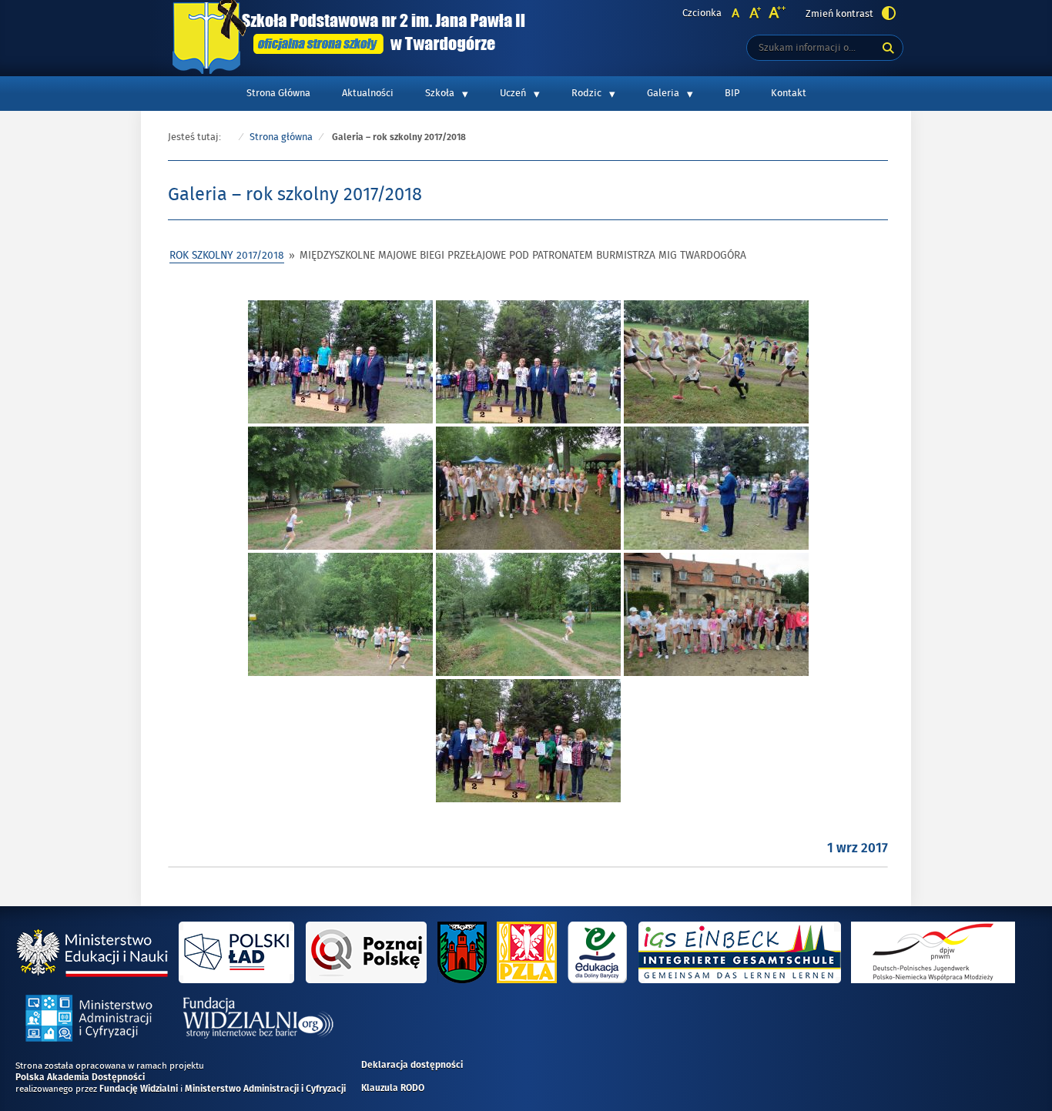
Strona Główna (278, 93)
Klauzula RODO (392, 1088)
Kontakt (788, 93)
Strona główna (281, 137)
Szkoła (439, 93)
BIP (732, 93)
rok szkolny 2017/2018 (226, 255)
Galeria (663, 93)
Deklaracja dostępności (412, 1065)
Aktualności (368, 93)
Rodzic (586, 93)
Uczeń (513, 93)
